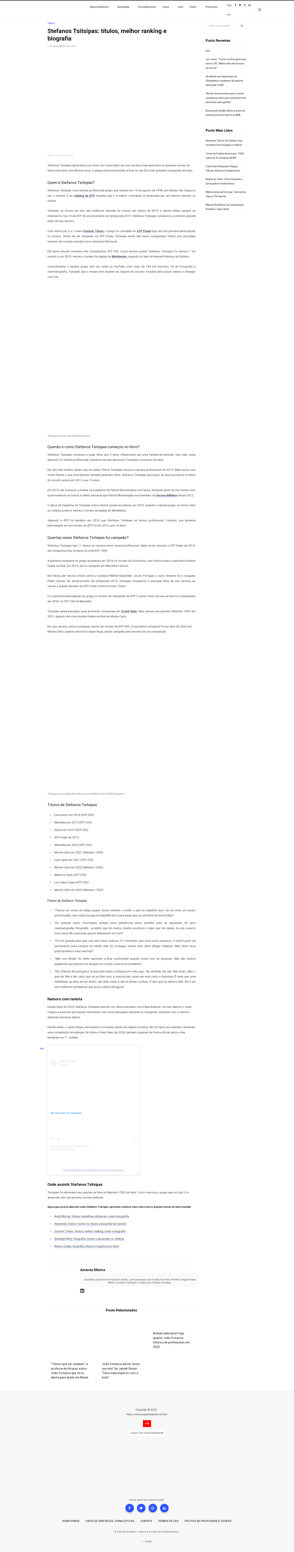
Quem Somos (71, 1521)
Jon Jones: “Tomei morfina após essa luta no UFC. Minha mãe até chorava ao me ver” (226, 63)
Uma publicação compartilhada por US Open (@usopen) (93, 1169)
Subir (148, 1541)
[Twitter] (141, 1508)
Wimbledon (119, 256)
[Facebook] (129, 1508)
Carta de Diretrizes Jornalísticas (110, 1521)
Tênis (51, 23)
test (208, 50)
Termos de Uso (168, 1521)
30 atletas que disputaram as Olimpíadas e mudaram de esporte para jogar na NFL (224, 80)
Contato (146, 1521)
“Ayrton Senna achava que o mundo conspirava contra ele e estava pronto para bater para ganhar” (226, 97)
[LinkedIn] (164, 1508)
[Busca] (258, 9)
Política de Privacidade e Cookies (208, 1521)
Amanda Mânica (92, 1270)
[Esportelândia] (64, 10)
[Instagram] (153, 1508)
